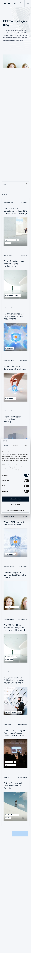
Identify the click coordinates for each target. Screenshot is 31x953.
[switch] (26, 480)
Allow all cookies (15, 499)
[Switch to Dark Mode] (20, 3)
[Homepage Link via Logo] (6, 3)
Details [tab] (15, 445)
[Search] (15, 3)
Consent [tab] (5, 445)
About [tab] (25, 445)
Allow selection (15, 504)
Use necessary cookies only (15, 510)
